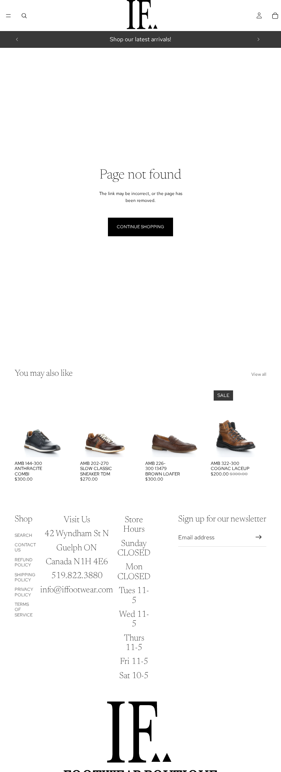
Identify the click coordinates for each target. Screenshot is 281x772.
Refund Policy (24, 562)
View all (258, 374)
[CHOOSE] (59, 445)
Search (23, 535)
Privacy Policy (24, 591)
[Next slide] (258, 39)
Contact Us (25, 547)
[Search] (24, 16)
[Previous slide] (17, 39)
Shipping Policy (25, 577)
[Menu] (8, 15)
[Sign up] (258, 537)
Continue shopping (140, 227)
